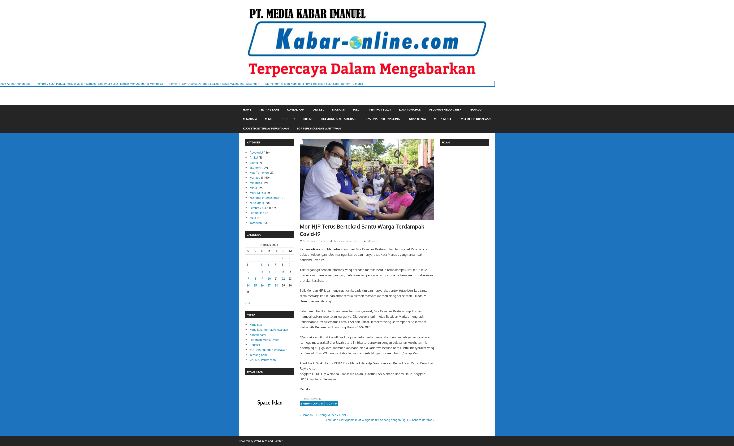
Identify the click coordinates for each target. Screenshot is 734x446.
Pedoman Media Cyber (445, 109)
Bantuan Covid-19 (312, 403)
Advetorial (256, 152)
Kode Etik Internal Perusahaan (266, 128)
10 (248, 271)
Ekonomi (338, 109)
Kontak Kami (296, 109)
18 (255, 278)
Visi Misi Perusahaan (476, 118)
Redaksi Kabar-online (347, 241)
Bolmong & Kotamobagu (339, 118)
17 (248, 278)
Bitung (308, 118)
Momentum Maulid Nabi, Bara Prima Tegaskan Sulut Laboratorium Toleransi (279, 83)
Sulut (357, 109)
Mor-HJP (331, 403)
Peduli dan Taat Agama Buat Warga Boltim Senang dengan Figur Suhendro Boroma (378, 420)
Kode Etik (288, 118)
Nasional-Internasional (383, 118)
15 (283, 271)
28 (276, 285)
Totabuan (256, 223)
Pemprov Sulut (380, 109)
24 (248, 285)
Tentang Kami (269, 109)
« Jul (247, 303)
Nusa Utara (417, 118)
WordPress (260, 441)
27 (269, 285)
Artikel (318, 109)
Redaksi (255, 345)
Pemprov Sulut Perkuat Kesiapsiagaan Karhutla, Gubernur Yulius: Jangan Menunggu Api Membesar (65, 83)
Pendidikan (257, 213)
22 (283, 278)
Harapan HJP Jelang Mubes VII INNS (324, 415)
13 (269, 271)
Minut (269, 118)
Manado (475, 109)
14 (276, 271)
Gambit (278, 441)
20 (269, 278)
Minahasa (250, 118)
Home (247, 109)
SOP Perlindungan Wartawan (319, 128)
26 (262, 285)
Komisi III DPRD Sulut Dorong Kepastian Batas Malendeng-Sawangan (179, 83)
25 (255, 285)
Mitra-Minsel (443, 118)
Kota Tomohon (410, 109)
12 (262, 271)
